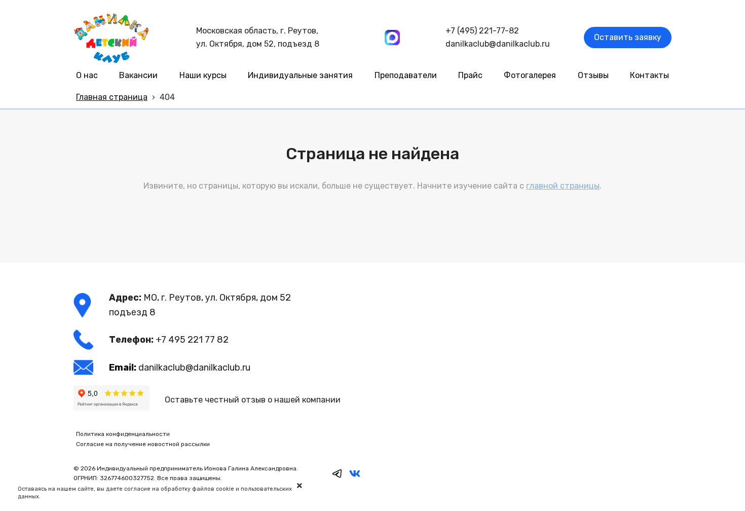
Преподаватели (406, 75)
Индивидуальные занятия (300, 75)
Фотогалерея (530, 75)
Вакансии (138, 75)
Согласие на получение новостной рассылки (143, 444)
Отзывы (593, 75)
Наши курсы (203, 75)
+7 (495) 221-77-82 (482, 30)
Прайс (470, 75)
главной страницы (563, 186)
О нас (87, 75)
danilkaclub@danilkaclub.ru (497, 44)
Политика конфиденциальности (123, 433)
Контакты (649, 75)
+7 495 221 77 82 (192, 339)
